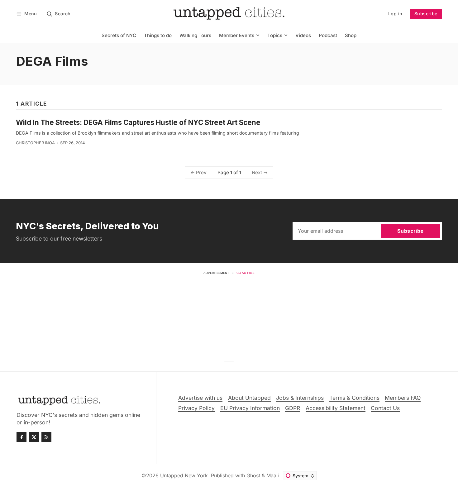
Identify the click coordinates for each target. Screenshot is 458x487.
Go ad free (245, 273)
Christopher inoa (35, 143)
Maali (272, 475)
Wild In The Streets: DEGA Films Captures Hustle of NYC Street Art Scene (138, 122)
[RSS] (46, 437)
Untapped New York (184, 475)
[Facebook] (21, 437)
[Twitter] (34, 437)
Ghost (253, 475)
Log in (395, 13)
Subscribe (425, 13)
